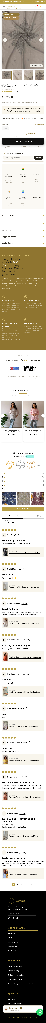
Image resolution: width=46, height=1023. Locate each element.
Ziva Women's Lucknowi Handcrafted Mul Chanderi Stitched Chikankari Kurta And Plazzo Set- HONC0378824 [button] (25, 658)
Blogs (10, 938)
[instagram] (9, 918)
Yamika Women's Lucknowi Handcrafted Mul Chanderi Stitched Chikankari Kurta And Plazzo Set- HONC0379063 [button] (24, 797)
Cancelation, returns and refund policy (23, 984)
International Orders (15, 979)
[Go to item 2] (23, 498)
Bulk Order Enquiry (15, 1003)
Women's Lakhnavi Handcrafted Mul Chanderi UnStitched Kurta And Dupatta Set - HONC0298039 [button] (24, 836)
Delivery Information (16, 975)
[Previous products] (3, 416)
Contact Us (12, 951)
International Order (24, 141)
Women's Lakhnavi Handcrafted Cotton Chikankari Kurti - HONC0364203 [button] (24, 623)
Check (38, 157)
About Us (11, 933)
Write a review (23, 509)
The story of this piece (23, 224)
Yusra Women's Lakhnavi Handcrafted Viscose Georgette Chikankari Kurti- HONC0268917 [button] (23, 875)
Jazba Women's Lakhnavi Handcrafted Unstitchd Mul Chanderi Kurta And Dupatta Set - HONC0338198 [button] (25, 726)
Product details (23, 215)
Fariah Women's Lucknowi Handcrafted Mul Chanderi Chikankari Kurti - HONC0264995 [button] (24, 760)
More (38, 465)
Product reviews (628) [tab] (12, 516)
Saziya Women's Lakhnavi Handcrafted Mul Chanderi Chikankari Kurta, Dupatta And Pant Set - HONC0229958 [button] (24, 692)
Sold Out (31, 134)
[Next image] (41, 40)
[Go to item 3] (37, 498)
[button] (23, 473)
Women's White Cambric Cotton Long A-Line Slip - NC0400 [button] (24, 587)
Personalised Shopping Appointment (22, 1008)
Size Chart (12, 999)
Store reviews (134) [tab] (34, 516)
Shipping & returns (23, 236)
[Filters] (4, 522)
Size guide (40, 124)
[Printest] (17, 918)
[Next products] (43, 416)
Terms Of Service (15, 966)
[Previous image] (5, 40)
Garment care (23, 230)
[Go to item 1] (9, 498)
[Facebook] (13, 918)
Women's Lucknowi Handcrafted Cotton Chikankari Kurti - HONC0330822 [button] (24, 553)
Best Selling (12, 946)
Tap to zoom (37, 65)
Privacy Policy (13, 971)
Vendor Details (23, 243)
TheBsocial (23, 1020)
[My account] (40, 6)
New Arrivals (13, 942)
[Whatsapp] (39, 1012)
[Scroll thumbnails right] (42, 498)
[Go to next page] (36, 884)
